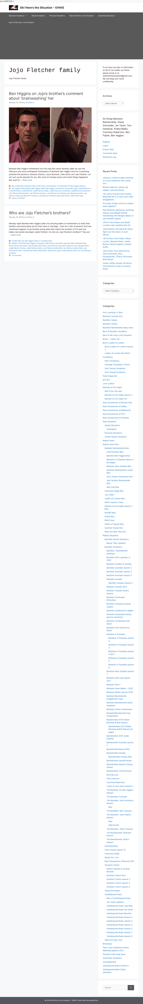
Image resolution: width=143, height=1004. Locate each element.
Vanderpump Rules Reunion (119, 913)
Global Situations (38, 16)
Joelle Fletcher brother (17, 248)
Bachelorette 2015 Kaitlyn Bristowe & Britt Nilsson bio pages (120, 729)
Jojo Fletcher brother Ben (52, 248)
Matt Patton (65, 196)
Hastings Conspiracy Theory (117, 364)
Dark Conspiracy (112, 361)
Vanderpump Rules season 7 (119, 932)
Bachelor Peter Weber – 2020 (120, 688)
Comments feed (110, 153)
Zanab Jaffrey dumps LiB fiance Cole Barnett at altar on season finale (117, 266)
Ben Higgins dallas (38, 188)
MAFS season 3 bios (114, 502)
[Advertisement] (71, 42)
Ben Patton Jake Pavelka (29, 246)
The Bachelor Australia (117, 797)
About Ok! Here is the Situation (81, 16)
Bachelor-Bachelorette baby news (118, 328)
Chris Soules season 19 (115, 850)
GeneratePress (92, 1000)
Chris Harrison (113, 778)
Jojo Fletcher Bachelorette (19, 193)
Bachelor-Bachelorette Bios (117, 448)
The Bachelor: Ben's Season (119, 811)
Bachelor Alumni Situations (117, 539)
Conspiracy (108, 357)
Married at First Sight (112, 387)
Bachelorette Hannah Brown (119, 760)
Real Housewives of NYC (114, 414)
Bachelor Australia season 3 (119, 571)
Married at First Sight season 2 (118, 395)
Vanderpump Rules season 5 (119, 928)
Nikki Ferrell (113, 825)
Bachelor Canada (114, 579)
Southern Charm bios (116, 875)
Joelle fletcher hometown (80, 191)
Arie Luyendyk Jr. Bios (113, 312)
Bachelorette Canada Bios (120, 757)
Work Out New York (113, 940)
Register (106, 142)
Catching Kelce (111, 846)
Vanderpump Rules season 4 (119, 925)
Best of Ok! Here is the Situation (21, 22)
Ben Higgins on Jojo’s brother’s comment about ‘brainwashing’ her (46, 96)
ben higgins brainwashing (21, 188)
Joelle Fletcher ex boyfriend (59, 191)
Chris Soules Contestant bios (120, 477)
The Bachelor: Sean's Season (120, 829)
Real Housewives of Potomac (116, 418)
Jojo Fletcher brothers (37, 193)
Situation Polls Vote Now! (114, 954)
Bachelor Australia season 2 (119, 568)
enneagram (112, 429)
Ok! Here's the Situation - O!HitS (42, 7)
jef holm (106, 380)
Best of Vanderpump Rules (118, 898)
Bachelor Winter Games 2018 (120, 692)
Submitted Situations (106, 16)
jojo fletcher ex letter (75, 193)
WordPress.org (109, 157)
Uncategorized (46, 241)
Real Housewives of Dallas (115, 406)
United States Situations (116, 437)
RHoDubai (107, 944)
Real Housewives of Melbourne (117, 410)
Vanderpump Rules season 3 (119, 921)
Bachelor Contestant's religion (120, 610)
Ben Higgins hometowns (55, 188)
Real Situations (109, 421)
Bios (110, 807)
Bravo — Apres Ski (111, 339)
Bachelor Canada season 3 (120, 583)
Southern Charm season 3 (118, 879)
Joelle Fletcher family (34, 248)
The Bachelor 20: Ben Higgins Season (71, 186)
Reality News (109, 440)
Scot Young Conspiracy (115, 368)
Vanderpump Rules (113, 894)
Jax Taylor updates (115, 902)
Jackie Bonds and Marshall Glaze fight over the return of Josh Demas (118, 232)
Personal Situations (57, 16)
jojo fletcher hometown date (49, 196)
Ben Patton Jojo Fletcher (48, 246)
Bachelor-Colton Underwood (119, 709)
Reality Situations (110, 535)
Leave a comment (18, 198)
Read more (27, 180)
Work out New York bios (115, 532)
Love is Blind (108, 383)
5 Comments (16, 255)
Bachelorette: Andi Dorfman (119, 771)
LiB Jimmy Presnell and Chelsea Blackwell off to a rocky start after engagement (118, 197)
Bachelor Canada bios (113, 316)
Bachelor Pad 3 (113, 685)
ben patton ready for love (67, 246)
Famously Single (112, 854)
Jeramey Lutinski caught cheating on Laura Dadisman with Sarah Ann (118, 181)
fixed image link (110, 376)
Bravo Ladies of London (113, 343)
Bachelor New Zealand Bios (119, 466)
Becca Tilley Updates (116, 543)
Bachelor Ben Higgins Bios (118, 456)
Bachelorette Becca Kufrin (118, 749)
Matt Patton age (77, 196)
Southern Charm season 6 (118, 887)
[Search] (131, 987)
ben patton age (71, 188)
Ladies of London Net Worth (117, 353)
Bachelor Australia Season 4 (119, 575)
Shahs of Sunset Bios (114, 524)
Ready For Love (112, 857)
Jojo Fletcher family (30, 250)
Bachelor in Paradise (116, 634)
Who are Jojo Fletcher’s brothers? (40, 212)
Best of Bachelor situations (22, 186)
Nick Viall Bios (113, 487)
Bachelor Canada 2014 (117, 587)
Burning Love (112, 775)
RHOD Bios (110, 516)
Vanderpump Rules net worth (120, 909)
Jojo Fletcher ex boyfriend (57, 193)
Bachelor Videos (110, 324)
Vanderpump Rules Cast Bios (120, 906)
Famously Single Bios (114, 491)
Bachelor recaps (110, 320)
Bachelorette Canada (116, 753)
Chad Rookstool (84, 188)
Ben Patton (50, 243)
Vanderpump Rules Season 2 (119, 917)
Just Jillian (109, 495)
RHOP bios (109, 520)
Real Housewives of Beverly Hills (117, 402)
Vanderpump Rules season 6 (116, 966)
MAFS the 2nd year (113, 391)
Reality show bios (111, 444)
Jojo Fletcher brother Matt (73, 248)
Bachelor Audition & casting (119, 564)
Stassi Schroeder (112, 891)
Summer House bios (114, 528)
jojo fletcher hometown (29, 196)
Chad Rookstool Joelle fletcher (20, 191)
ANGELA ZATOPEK (19, 243)
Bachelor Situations (16, 16)
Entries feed (108, 149)
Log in (105, 146)
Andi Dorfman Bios (115, 452)
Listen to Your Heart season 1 (120, 786)
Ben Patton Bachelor (75, 243)
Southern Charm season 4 (118, 883)
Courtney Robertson (116, 782)
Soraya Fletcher (67, 250)
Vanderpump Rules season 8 (119, 936)
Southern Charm (112, 865)
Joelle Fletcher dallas (41, 191)
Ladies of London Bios (115, 498)
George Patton (83, 246)
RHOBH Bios (110, 513)
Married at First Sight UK (116, 399)
